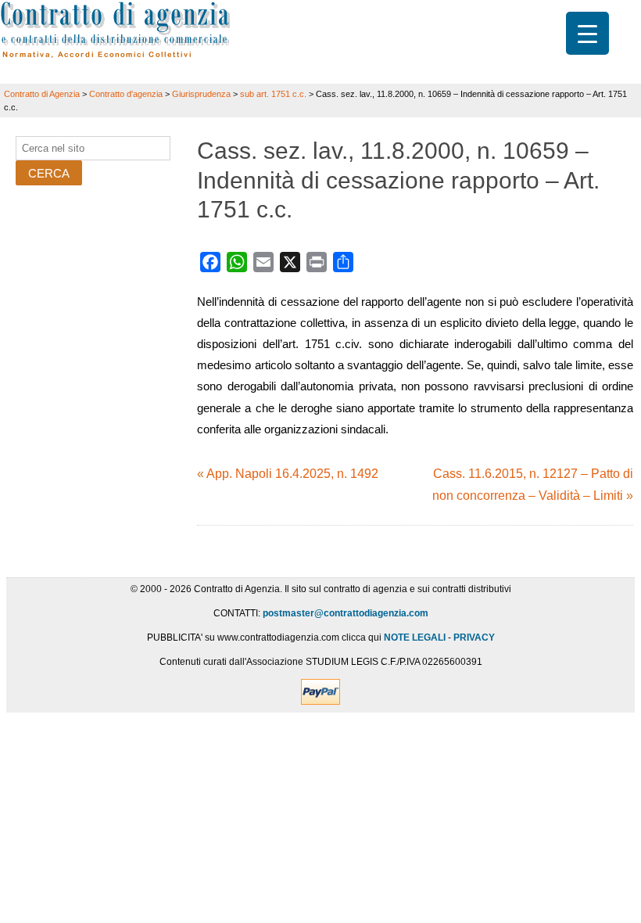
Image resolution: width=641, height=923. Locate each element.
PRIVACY (474, 637)
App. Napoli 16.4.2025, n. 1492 (292, 473)
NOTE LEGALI (415, 637)
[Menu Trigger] (587, 33)
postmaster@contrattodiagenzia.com (345, 613)
